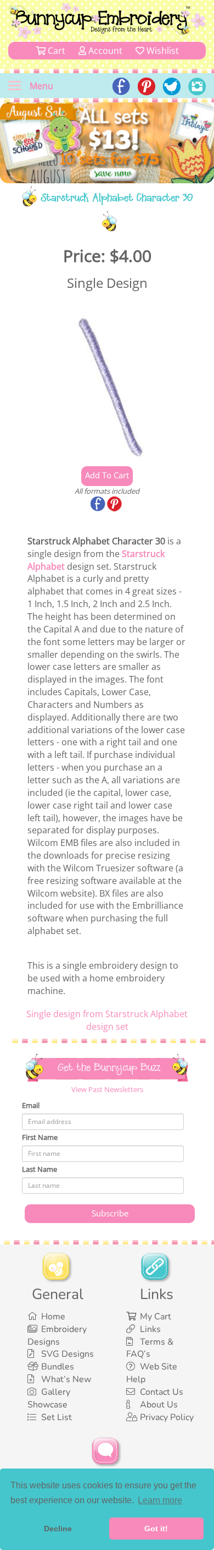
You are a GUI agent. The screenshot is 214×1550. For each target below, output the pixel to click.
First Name (40, 1137)
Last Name (39, 1169)
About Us (159, 1405)
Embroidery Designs (57, 1335)
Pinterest (115, 504)
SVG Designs (67, 1354)
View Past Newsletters (107, 1089)
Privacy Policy (167, 1417)
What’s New (66, 1379)
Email (31, 1105)
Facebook (99, 504)
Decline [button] (58, 1528)
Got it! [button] (156, 1528)
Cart (55, 51)
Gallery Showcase (48, 1398)
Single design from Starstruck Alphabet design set (107, 1020)
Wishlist (161, 51)
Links (150, 1329)
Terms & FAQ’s (149, 1348)
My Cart (155, 1317)
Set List (56, 1417)
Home (53, 1317)
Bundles (57, 1367)
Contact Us (161, 1392)
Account (104, 51)
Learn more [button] (160, 1500)
